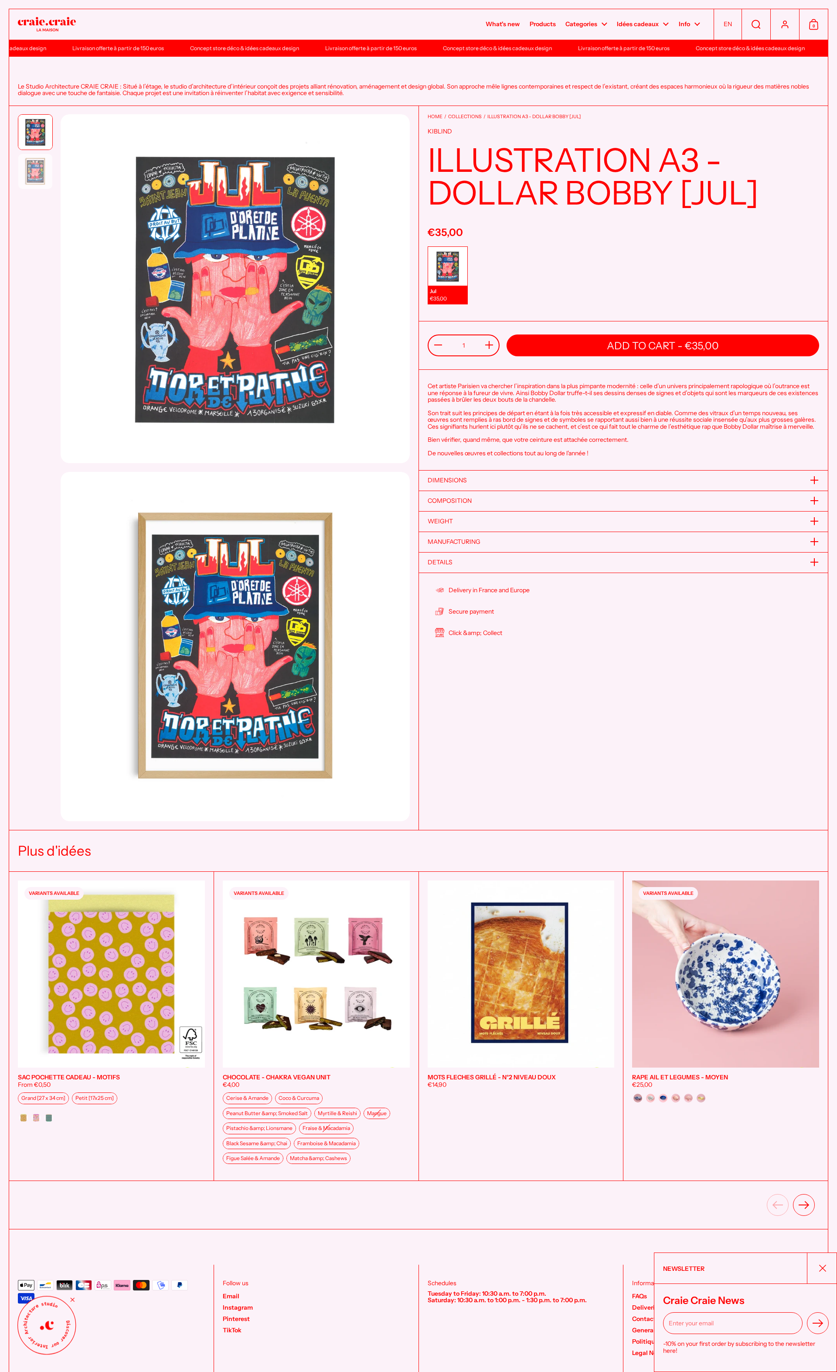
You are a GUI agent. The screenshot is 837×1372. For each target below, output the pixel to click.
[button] (728, 24)
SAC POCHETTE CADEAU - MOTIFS (111, 1026)
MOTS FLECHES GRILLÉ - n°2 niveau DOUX (521, 1026)
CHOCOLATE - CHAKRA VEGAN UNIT (316, 1026)
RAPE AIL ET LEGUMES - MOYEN (725, 1026)
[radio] (448, 275)
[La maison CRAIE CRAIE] (47, 24)
